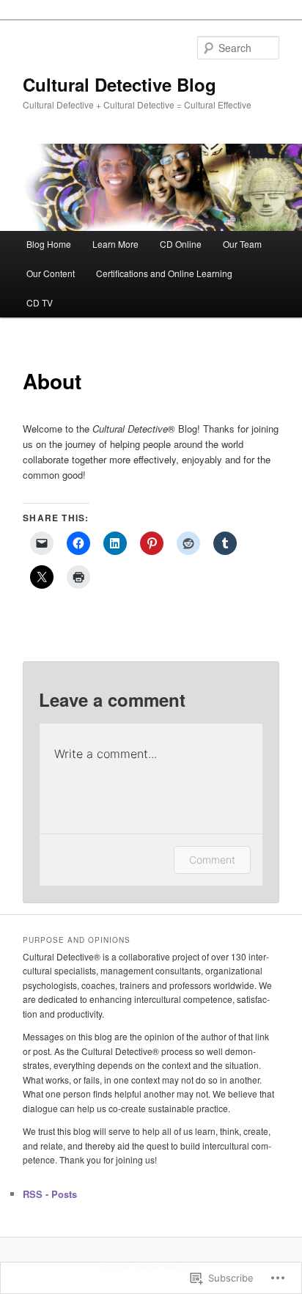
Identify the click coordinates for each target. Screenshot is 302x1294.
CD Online (181, 244)
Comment (212, 859)
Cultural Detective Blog (119, 84)
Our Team (242, 244)
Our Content (50, 273)
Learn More (115, 244)
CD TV (39, 302)
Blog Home (48, 244)
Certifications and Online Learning (164, 273)
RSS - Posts (50, 1194)
